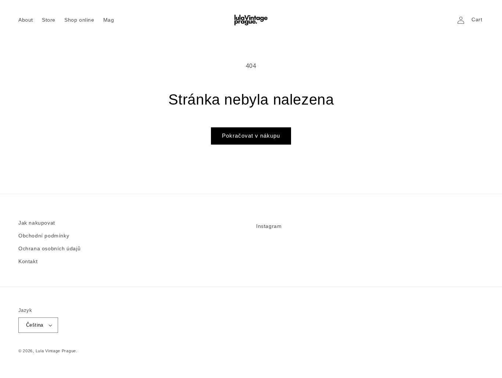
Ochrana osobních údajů (49, 248)
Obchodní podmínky (43, 236)
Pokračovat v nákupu (251, 135)
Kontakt (27, 261)
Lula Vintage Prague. (57, 351)
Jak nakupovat (36, 223)
